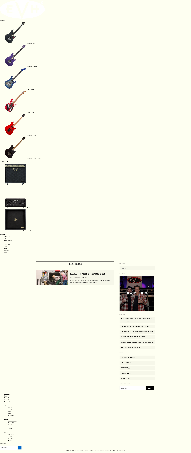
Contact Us (10, 428)
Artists (5, 396)
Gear (5, 405)
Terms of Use (7, 401)
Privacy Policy (7, 400)
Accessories (11, 415)
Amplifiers (10, 407)
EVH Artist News (125, 363)
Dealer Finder (7, 398)
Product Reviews (125, 373)
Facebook (11, 436)
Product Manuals (12, 421)
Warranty (10, 425)
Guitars (9, 413)
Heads (9, 411)
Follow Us (6, 432)
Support (6, 419)
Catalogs (10, 426)
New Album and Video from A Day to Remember (87, 274)
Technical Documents (13, 423)
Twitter (10, 440)
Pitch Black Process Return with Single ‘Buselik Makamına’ (135, 326)
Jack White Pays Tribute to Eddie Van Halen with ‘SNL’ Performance (137, 342)
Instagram (11, 434)
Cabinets (10, 409)
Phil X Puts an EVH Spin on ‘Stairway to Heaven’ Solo (133, 337)
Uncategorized (124, 378)
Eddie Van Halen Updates (127, 357)
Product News (124, 368)
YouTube (11, 438)
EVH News (6, 394)
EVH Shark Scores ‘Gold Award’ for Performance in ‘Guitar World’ (137, 332)
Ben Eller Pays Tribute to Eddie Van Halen (131, 347)
